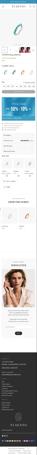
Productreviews (18, 140)
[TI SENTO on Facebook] (3, 436)
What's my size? (30, 82)
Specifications (8, 146)
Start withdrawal (7, 430)
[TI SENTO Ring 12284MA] (14, 72)
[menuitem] (15, 451)
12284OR (21, 226)
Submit (18, 333)
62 (33, 86)
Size (3, 82)
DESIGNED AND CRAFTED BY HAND (13, 123)
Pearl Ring (5, 226)
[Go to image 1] (5, 50)
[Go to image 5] (28, 50)
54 (17, 86)
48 (4, 86)
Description (7, 135)
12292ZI (27, 171)
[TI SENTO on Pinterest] (5, 436)
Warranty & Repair (7, 393)
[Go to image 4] (22, 50)
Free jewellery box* (10, 130)
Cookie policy (11, 453)
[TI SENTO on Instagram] (7, 436)
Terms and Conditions (15, 451)
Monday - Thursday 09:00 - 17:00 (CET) (14, 364)
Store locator (6, 405)
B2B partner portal (7, 409)
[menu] (18, 449)
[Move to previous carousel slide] (2, 220)
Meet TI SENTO (6, 403)
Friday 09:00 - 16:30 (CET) (10, 368)
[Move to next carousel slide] (35, 220)
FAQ (3, 382)
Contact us (5, 407)
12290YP (4, 171)
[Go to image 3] (16, 50)
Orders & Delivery (7, 386)
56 (21, 86)
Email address (9, 324)
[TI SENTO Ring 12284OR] (23, 72)
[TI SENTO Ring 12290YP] (7, 163)
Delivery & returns (9, 151)
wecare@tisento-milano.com (11, 374)
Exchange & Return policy (10, 391)
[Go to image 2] (10, 50)
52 (12, 86)
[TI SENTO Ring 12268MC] (18, 163)
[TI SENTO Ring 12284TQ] (5, 72)
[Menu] (3, 6)
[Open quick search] (30, 6)
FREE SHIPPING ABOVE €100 (11, 128)
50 (8, 86)
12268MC (16, 171)
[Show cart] (34, 6)
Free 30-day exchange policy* (13, 125)
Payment (5, 389)
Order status (6, 384)
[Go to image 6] (33, 50)
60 (29, 86)
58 (25, 86)
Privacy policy (27, 451)
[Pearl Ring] (31, 72)
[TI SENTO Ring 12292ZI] (30, 163)
